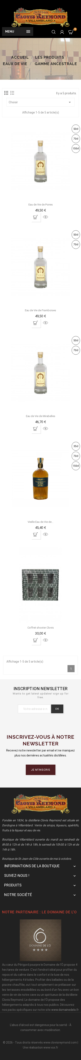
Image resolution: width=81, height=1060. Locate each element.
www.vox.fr (50, 1047)
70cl (76, 138)
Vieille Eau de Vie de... (40, 521)
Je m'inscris (40, 769)
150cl (76, 148)
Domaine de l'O (62, 912)
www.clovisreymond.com (60, 1042)
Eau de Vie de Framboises (40, 310)
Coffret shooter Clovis (40, 627)
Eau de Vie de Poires (40, 204)
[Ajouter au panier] (35, 217)
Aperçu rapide (45, 217)
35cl (76, 446)
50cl (76, 128)
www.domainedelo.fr (65, 1009)
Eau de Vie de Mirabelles (40, 416)
